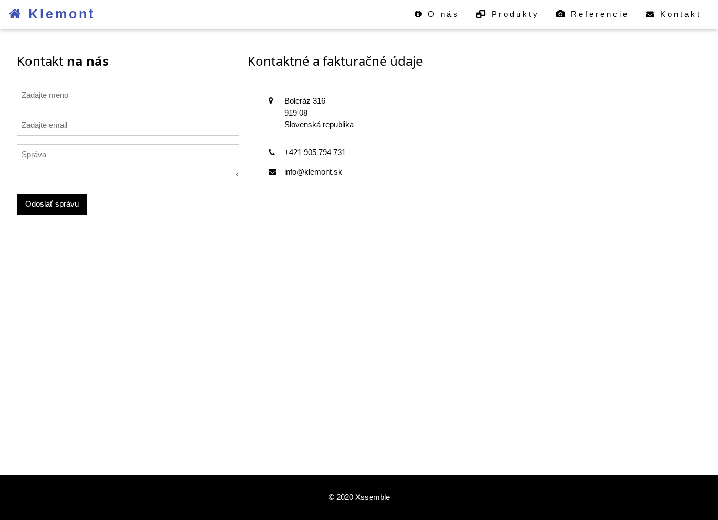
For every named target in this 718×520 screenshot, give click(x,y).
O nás (441, 13)
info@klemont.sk (313, 171)
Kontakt (678, 13)
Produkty (513, 13)
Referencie (598, 13)
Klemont (59, 13)
